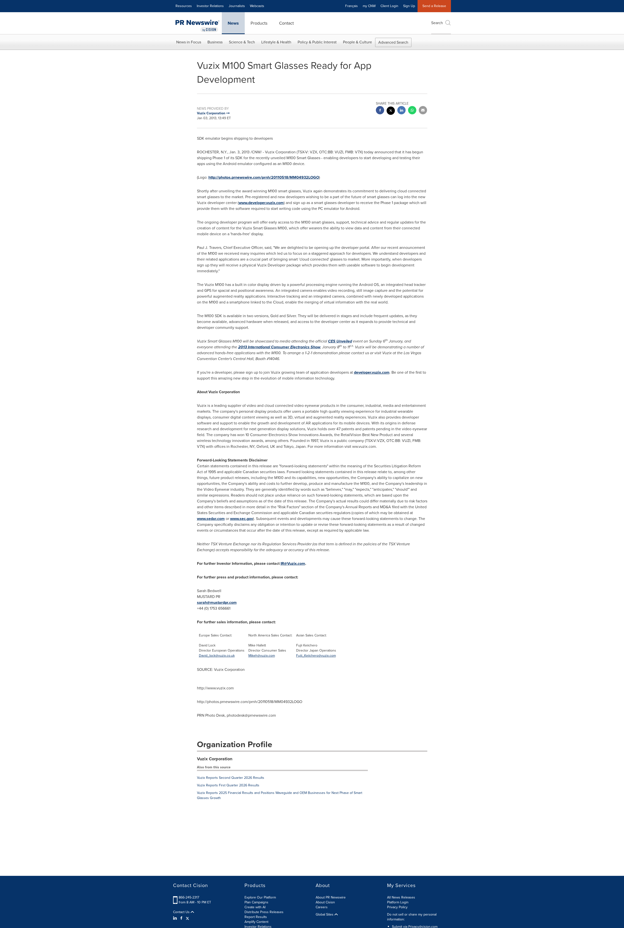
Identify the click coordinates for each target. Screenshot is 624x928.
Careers (322, 907)
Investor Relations (210, 6)
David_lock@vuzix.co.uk (217, 655)
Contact (286, 23)
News (233, 23)
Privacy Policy (397, 907)
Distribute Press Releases (263, 912)
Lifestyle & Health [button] (276, 42)
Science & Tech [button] (242, 42)
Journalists (237, 6)
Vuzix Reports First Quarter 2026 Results (228, 785)
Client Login (389, 6)
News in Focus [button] (188, 42)
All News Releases (401, 897)
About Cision (325, 902)
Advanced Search (393, 42)
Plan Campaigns (256, 902)
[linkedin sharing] (401, 111)
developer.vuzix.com (372, 372)
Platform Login (398, 902)
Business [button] (215, 42)
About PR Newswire (331, 897)
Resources (184, 6)
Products (259, 23)
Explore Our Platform (260, 897)
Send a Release (434, 6)
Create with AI (254, 907)
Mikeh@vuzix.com (261, 655)
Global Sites (325, 914)
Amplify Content (256, 921)
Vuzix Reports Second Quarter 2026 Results (230, 777)
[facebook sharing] (380, 111)
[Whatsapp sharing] (412, 111)
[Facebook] (181, 918)
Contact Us (182, 912)
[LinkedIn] (175, 918)
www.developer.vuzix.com (261, 202)
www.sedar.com (211, 518)
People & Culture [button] (357, 42)
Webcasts (257, 6)
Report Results (255, 916)
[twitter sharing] (391, 111)
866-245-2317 (189, 897)
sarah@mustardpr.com (217, 602)
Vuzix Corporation (214, 759)
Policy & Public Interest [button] (317, 42)
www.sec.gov (241, 518)
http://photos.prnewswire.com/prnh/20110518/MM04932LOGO (263, 177)
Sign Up (409, 6)
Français (351, 6)
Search (437, 23)
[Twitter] (187, 918)
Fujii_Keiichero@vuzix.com (316, 655)
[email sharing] (423, 111)
